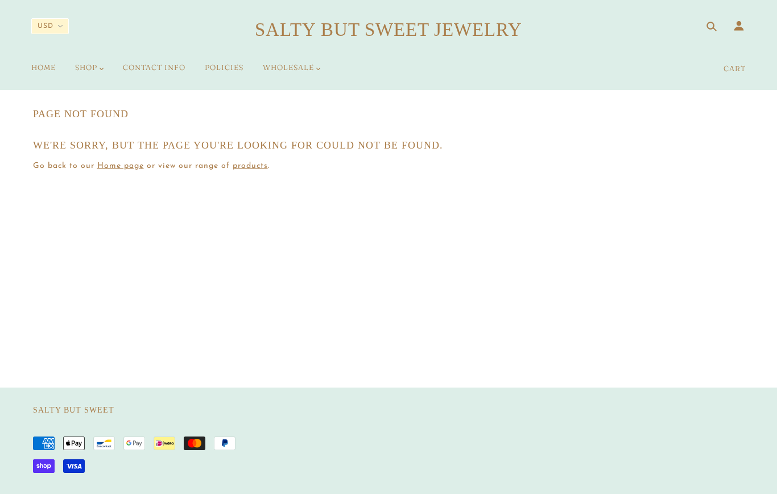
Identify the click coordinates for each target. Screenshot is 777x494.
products (250, 166)
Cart (735, 68)
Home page (120, 166)
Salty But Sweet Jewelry (388, 29)
